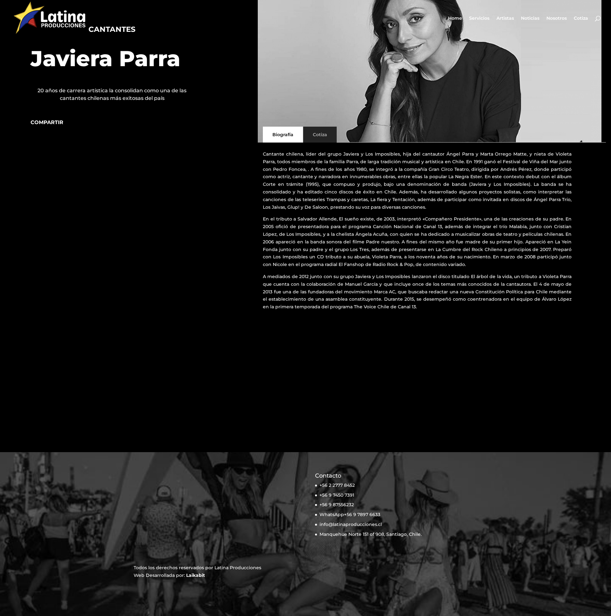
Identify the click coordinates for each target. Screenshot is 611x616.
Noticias (530, 18)
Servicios (479, 18)
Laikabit (195, 575)
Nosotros (556, 18)
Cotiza (581, 18)
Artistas (505, 18)
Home (455, 18)
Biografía (282, 134)
